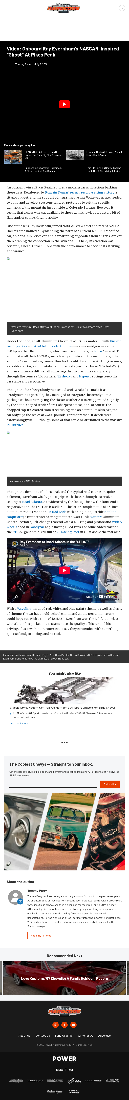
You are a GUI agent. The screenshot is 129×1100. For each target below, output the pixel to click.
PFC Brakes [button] (32, 481)
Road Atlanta (32, 502)
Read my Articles (41, 935)
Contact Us (42, 1035)
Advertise (104, 1035)
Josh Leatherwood (19, 723)
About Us (24, 1035)
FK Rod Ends (56, 512)
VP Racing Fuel (67, 532)
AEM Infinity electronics (52, 346)
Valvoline (24, 609)
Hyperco (85, 376)
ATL (15, 532)
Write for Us (85, 1035)
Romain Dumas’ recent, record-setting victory (79, 192)
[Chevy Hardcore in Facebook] (64, 1025)
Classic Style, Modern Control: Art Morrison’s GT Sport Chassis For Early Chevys (63, 707)
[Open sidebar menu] (6, 8)
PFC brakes (15, 425)
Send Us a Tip (64, 1035)
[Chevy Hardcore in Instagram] (55, 1025)
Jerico (98, 351)
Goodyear (37, 527)
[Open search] (122, 8)
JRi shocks (64, 376)
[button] (64, 104)
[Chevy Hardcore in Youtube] (73, 1025)
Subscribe (110, 784)
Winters (96, 517)
